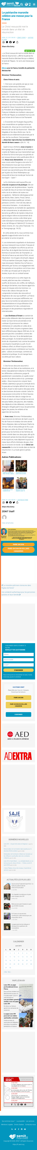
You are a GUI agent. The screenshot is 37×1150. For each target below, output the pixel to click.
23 (10, 964)
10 (14, 957)
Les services (30, 1121)
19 (22, 960)
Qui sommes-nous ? (8, 1121)
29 (6, 967)
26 (22, 964)
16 (10, 960)
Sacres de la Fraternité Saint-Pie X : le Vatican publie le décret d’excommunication (22, 885)
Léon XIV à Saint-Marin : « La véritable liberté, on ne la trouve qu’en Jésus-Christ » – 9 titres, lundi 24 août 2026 (18, 863)
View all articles (7, 523)
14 (31, 957)
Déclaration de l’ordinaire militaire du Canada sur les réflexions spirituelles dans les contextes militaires (18, 856)
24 (14, 964)
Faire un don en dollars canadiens (18, 550)
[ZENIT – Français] (10, 4)
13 (27, 957)
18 (18, 960)
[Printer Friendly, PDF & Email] (29, 51)
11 (18, 957)
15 (6, 960)
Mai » (9, 972)
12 (22, 957)
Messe (4, 68)
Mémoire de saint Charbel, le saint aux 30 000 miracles (21, 905)
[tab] (11, 1079)
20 (27, 960)
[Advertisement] (18, 570)
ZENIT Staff (21, 37)
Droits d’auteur (19, 1124)
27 (27, 964)
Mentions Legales (7, 1124)
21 (31, 960)
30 (10, 967)
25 (18, 964)
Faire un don (18, 545)
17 (14, 960)
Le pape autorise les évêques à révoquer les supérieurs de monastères (21, 926)
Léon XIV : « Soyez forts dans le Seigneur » (16, 844)
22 (6, 964)
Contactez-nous (30, 1124)
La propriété (21, 1121)
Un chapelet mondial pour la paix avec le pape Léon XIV (21, 895)
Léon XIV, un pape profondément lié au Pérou (11, 987)
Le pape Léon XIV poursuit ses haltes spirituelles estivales (11, 1016)
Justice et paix (22, 500)
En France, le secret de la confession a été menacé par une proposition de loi (21, 915)
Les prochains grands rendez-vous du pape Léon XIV (11, 1002)
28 (31, 964)
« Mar (5, 972)
